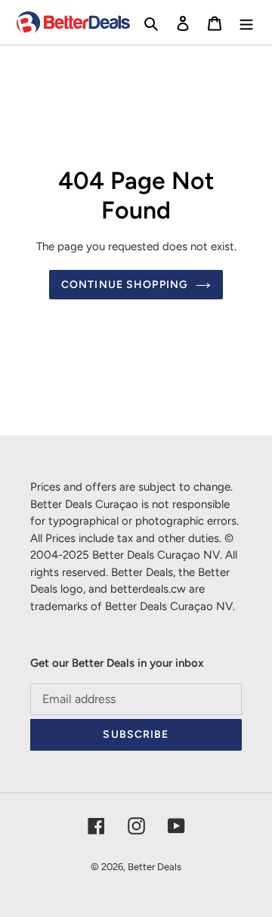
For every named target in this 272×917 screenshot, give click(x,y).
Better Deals (154, 866)
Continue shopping (124, 284)
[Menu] (246, 22)
